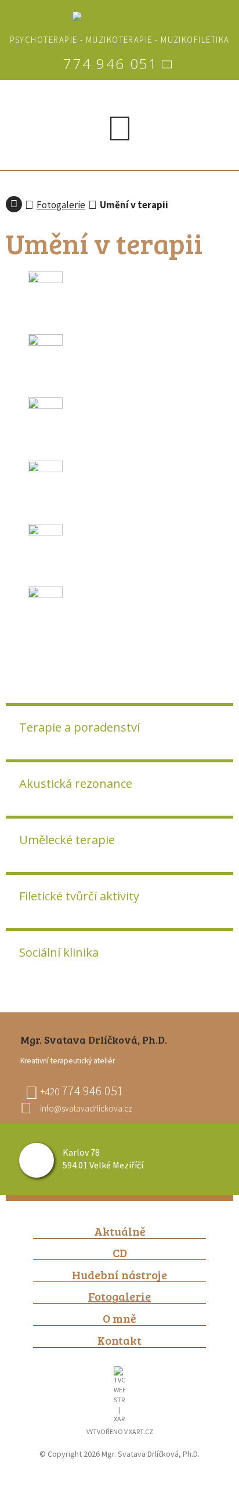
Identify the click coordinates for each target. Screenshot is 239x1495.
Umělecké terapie (67, 840)
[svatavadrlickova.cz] (119, 19)
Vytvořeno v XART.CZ (119, 1431)
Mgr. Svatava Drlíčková (14, 204)
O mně (119, 1318)
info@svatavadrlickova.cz (86, 1108)
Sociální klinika (59, 952)
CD (120, 1253)
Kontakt (119, 1340)
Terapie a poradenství (79, 727)
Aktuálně (120, 1231)
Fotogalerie (61, 204)
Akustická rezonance (75, 783)
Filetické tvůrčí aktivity (79, 896)
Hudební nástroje (119, 1275)
